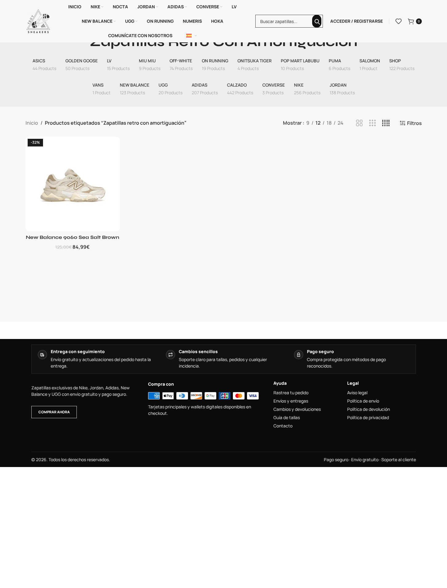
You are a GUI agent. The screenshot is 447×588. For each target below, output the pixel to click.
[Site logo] (38, 20)
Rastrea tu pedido (290, 392)
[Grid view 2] (359, 123)
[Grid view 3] (372, 123)
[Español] (191, 35)
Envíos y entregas (290, 401)
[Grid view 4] (386, 123)
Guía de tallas (286, 417)
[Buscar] (316, 21)
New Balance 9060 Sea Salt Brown (72, 237)
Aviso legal (357, 392)
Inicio (31, 122)
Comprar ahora (54, 412)
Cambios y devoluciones (297, 409)
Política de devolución (368, 409)
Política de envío (363, 401)
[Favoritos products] (398, 21)
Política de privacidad (368, 417)
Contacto (282, 426)
